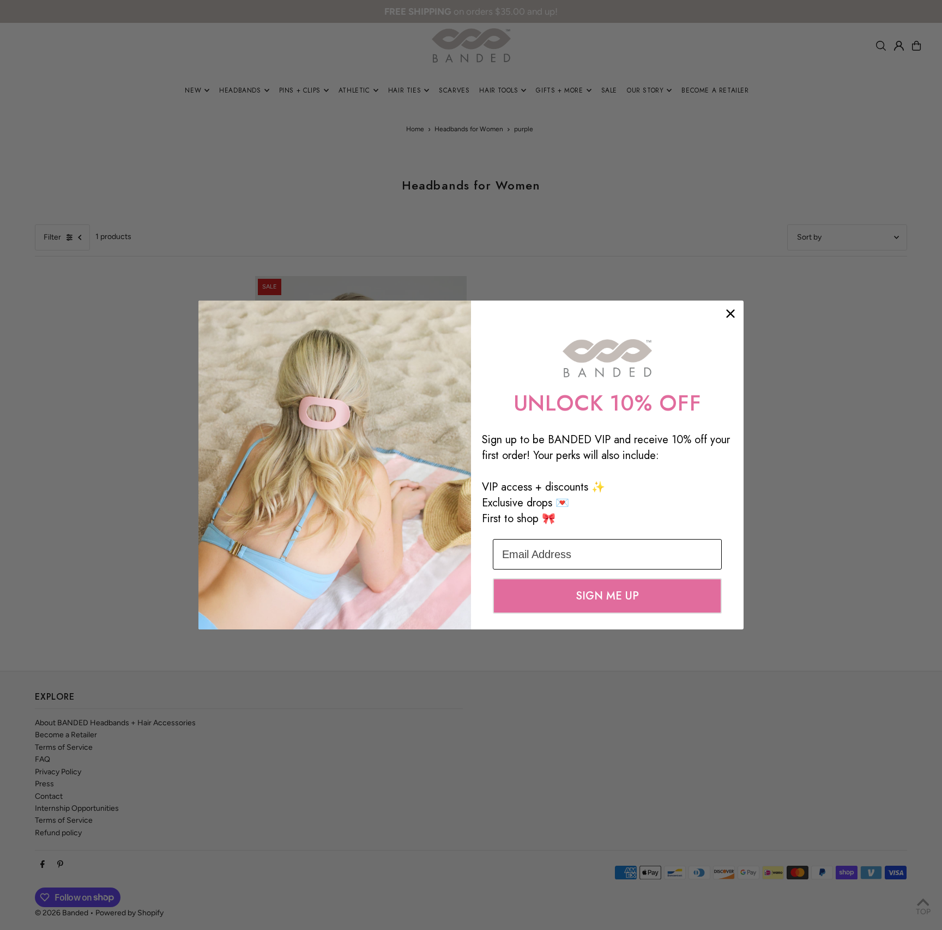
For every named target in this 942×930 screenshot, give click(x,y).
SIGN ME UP (607, 596)
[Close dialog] (730, 313)
